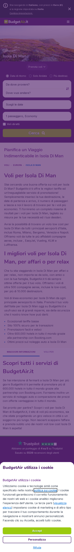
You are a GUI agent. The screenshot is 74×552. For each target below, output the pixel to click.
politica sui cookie (45, 490)
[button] (37, 547)
